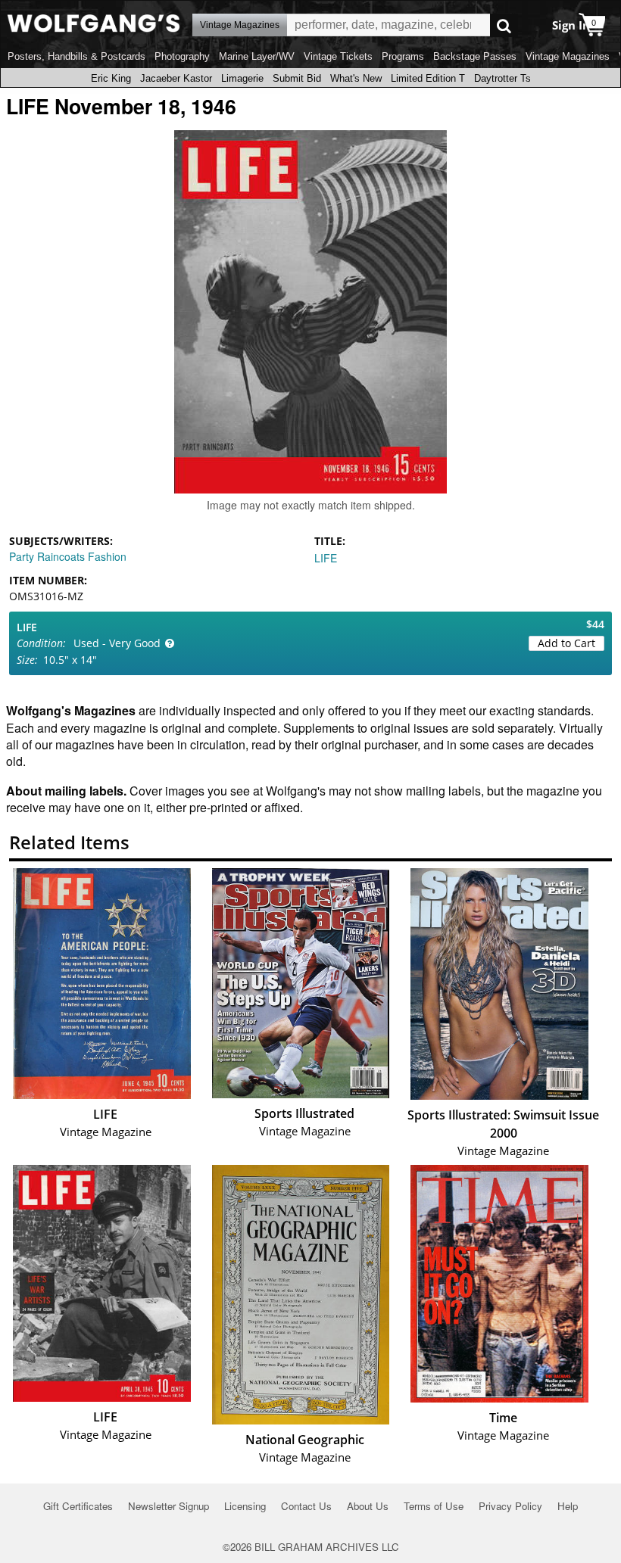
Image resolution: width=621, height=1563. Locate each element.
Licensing (245, 1505)
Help (567, 1505)
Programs (403, 56)
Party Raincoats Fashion (67, 556)
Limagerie (242, 78)
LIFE (325, 557)
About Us (368, 1505)
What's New (356, 78)
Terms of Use (433, 1505)
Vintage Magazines (568, 56)
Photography (182, 56)
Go (504, 25)
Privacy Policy (510, 1505)
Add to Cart (566, 643)
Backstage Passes (474, 56)
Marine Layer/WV (257, 56)
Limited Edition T (428, 78)
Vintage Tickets (338, 56)
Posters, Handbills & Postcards (76, 56)
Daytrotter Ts (502, 78)
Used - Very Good (117, 643)
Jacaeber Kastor (176, 78)
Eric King (111, 78)
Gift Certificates (78, 1505)
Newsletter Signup (168, 1505)
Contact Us (306, 1505)
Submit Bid (297, 78)
